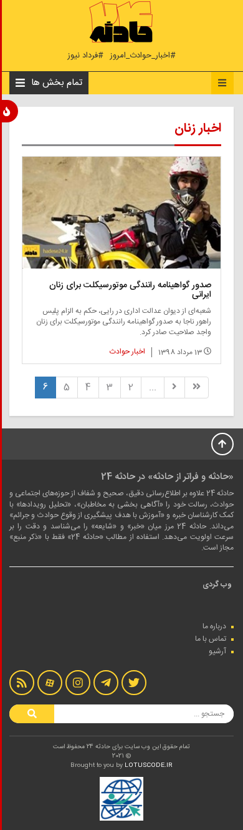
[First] (196, 387)
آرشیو (217, 651)
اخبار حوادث (127, 351)
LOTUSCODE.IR (149, 766)
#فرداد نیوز (85, 56)
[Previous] (174, 387)
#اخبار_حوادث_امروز (143, 56)
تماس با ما (210, 639)
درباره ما (214, 626)
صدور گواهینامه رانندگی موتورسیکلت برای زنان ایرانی (130, 290)
